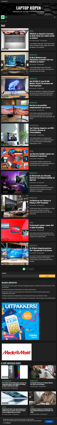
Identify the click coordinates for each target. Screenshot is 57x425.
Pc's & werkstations (34, 125)
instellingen (8, 423)
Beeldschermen (33, 54)
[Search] (55, 17)
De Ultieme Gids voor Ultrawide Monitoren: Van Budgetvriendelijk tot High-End (42, 177)
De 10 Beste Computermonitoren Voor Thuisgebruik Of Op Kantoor (41, 249)
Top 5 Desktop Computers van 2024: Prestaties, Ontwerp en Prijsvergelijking (42, 130)
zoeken (4, 273)
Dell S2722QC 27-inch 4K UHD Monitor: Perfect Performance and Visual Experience (41, 83)
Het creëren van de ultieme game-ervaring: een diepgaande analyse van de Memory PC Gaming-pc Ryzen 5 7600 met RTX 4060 (14, 384)
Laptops (31, 30)
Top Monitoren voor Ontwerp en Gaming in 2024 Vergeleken (40, 201)
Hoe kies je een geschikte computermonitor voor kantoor (40, 106)
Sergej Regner (44, 40)
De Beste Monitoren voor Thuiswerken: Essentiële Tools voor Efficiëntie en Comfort (41, 59)
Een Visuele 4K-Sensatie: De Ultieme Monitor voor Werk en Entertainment (19, 289)
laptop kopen (28, 8)
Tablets (32, 406)
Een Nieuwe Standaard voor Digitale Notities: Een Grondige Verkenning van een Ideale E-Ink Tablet (24, 295)
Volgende (31, 269)
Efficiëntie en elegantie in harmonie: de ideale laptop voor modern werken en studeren (42, 35)
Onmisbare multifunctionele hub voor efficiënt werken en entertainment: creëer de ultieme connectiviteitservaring (28, 298)
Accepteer (49, 421)
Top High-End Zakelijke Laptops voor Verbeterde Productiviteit (42, 155)
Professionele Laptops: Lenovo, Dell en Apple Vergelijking (42, 226)
